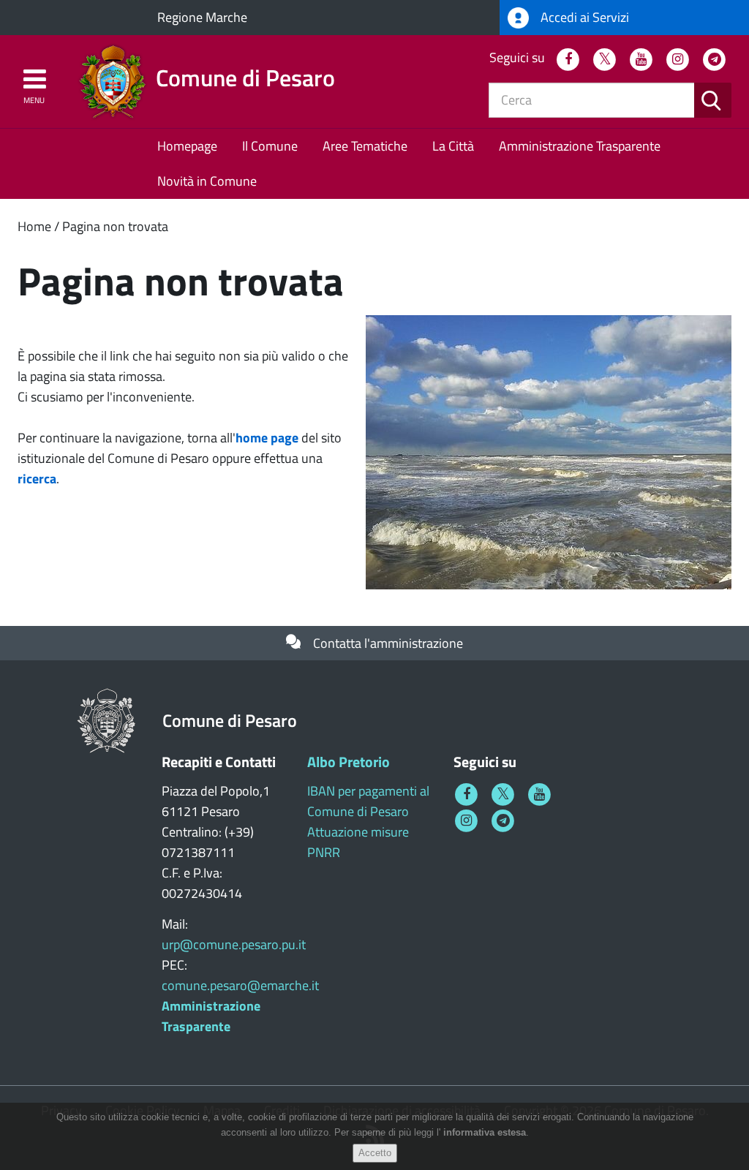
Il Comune (270, 146)
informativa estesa (484, 1132)
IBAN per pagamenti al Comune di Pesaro (368, 801)
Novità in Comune (207, 181)
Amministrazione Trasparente (579, 146)
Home (34, 226)
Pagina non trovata (115, 226)
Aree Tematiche (365, 146)
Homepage (187, 146)
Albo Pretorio (348, 761)
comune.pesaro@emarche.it (240, 985)
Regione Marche (202, 17)
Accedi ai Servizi (583, 17)
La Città (453, 146)
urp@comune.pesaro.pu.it (234, 944)
